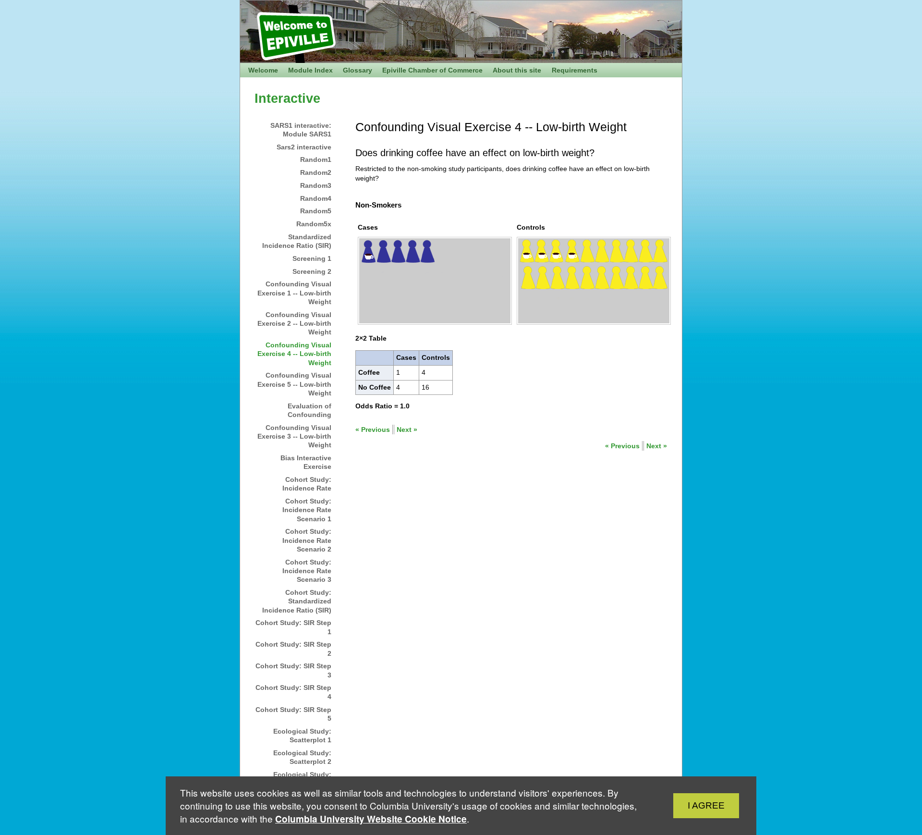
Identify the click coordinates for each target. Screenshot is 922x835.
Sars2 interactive (304, 147)
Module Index (310, 70)
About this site (517, 70)
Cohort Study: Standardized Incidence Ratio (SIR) (296, 601)
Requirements (574, 70)
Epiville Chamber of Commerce (432, 70)
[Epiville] (341, 24)
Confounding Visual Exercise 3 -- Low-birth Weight (294, 436)
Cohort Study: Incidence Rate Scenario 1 (306, 510)
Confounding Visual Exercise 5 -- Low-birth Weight (294, 384)
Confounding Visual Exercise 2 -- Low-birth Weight (294, 323)
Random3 (315, 185)
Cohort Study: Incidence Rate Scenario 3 (306, 571)
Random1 (315, 159)
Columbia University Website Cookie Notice (371, 818)
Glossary (357, 70)
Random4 (315, 198)
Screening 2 (311, 271)
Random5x (313, 224)
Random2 (315, 172)
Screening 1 (311, 258)
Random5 (315, 211)
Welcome (263, 70)
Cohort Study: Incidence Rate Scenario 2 (306, 540)
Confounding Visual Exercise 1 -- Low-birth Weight (294, 293)
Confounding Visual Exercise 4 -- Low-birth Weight (294, 354)
